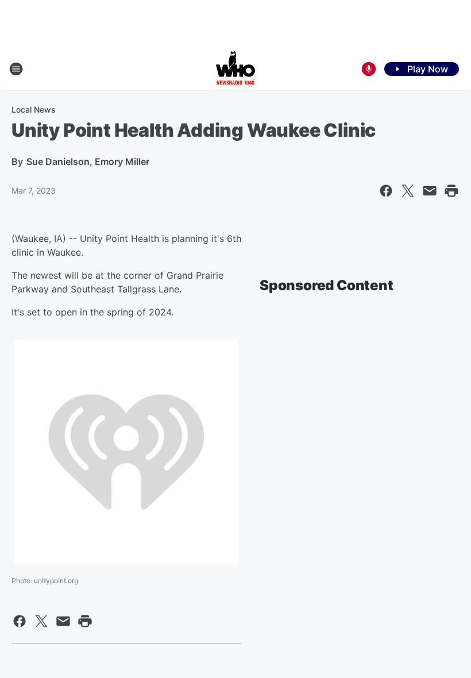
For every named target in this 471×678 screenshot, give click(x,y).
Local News (33, 109)
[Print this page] (451, 191)
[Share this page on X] (408, 191)
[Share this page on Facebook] (386, 191)
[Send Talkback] (369, 69)
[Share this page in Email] (430, 191)
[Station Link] (235, 69)
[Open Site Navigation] (16, 69)
